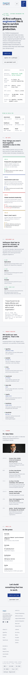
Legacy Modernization (20, 618)
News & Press (6, 651)
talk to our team (14, 595)
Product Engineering (19, 613)
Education (7, 129)
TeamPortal (8, 376)
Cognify (7, 394)
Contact (4, 656)
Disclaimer (18, 663)
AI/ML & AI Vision (19, 616)
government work (14, 599)
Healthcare (8, 123)
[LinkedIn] (3, 622)
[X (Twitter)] (5, 622)
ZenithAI (7, 358)
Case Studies (5, 654)
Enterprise (19, 117)
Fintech (19, 123)
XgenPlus (8, 349)
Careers (16, 642)
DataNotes (8, 403)
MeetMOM (8, 412)
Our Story (17, 632)
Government (8, 117)
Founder (17, 637)
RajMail (6, 289)
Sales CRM (8, 385)
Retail (18, 129)
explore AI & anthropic (10, 57)
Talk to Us (23, 4)
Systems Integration (19, 621)
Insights (4, 649)
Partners (17, 640)
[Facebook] (7, 622)
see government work (10, 62)
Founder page (8, 207)
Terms (13, 663)
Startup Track (18, 626)
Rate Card (17, 623)
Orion (7, 367)
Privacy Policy (6, 663)
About (16, 635)
